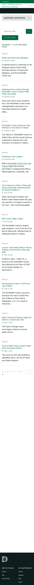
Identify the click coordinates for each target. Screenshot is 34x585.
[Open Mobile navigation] (31, 5)
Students (21, 575)
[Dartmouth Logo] (5, 1)
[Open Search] (29, 5)
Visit (3, 575)
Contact (4, 571)
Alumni (20, 582)
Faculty (20, 571)
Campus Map (6, 578)
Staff (19, 578)
